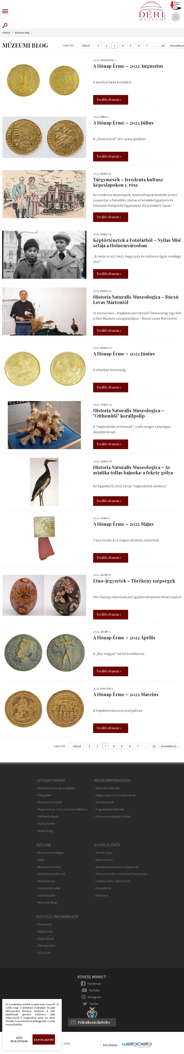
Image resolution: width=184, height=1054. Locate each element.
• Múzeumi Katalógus (50, 853)
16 (162, 46)
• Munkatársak (45, 881)
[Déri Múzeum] (152, 11)
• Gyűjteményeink (48, 888)
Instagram (94, 997)
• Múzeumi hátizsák (49, 802)
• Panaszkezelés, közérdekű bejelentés (121, 874)
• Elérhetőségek (47, 816)
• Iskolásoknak (104, 802)
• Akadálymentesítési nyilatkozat (116, 867)
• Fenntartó (43, 924)
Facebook (94, 984)
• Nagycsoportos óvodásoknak (115, 795)
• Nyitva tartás (45, 824)
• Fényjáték (43, 795)
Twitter (94, 1004)
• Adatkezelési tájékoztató (112, 881)
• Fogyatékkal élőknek (109, 809)
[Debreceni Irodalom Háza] (176, 5)
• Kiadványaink (46, 895)
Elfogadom (43, 1039)
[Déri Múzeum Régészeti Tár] (176, 17)
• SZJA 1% (43, 953)
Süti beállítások (19, 1039)
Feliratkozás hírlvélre (94, 1022)
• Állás (40, 860)
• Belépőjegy (45, 831)
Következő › (169, 746)
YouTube (94, 990)
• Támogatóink (45, 946)
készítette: (110, 1045)
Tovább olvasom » (108, 99)
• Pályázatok (44, 932)
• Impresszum (103, 860)
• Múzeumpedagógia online (112, 816)
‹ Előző (85, 46)
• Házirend (101, 895)
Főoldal (6, 32)
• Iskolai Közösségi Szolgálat (55, 788)
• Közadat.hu (102, 888)
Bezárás (55, 1005)
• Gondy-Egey (103, 853)
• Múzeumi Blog (46, 902)
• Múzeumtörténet (48, 867)
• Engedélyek (45, 939)
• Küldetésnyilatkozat (50, 874)
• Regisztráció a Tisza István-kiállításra (62, 809)
